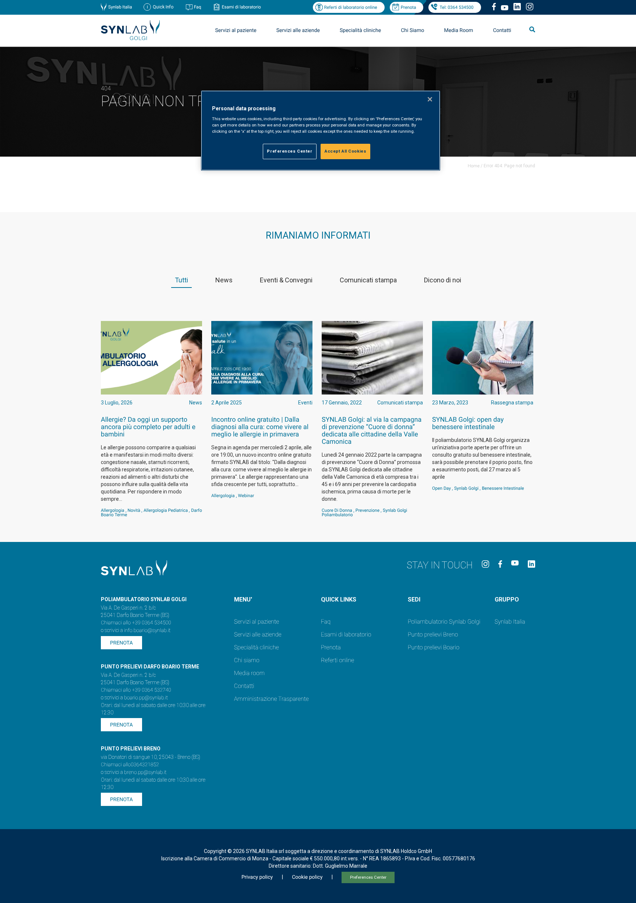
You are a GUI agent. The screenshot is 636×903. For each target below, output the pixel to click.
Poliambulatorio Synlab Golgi (444, 621)
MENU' (243, 599)
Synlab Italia (120, 7)
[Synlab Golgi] (130, 38)
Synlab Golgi (466, 488)
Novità (134, 510)
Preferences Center (368, 877)
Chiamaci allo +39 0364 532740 (136, 690)
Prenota (408, 7)
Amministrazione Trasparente (271, 698)
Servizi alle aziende (258, 634)
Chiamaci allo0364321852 (130, 765)
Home (474, 165)
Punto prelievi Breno (433, 634)
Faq (197, 7)
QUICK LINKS (338, 599)
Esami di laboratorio (241, 7)
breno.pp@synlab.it (145, 772)
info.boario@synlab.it (147, 630)
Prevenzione (367, 510)
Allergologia (112, 510)
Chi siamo (246, 660)
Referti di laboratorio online (350, 7)
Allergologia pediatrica (166, 510)
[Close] (430, 99)
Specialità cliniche (360, 30)
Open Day (441, 488)
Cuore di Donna (337, 510)
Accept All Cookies (345, 151)
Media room (249, 673)
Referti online (337, 660)
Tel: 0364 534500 (456, 7)
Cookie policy (307, 877)
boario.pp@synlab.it (146, 698)
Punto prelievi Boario (433, 647)
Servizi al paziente (256, 621)
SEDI (414, 599)
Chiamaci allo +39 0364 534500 (136, 623)
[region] (320, 130)
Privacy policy (257, 877)
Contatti (502, 30)
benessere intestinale (503, 488)
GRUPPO (507, 599)
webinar (246, 495)
